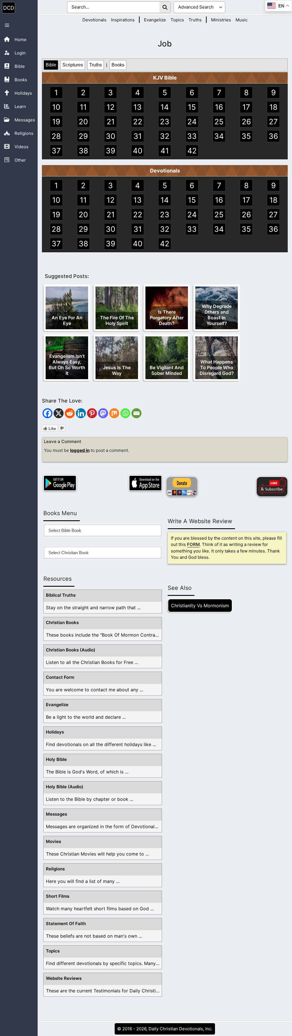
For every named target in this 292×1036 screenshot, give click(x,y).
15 (192, 107)
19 (56, 121)
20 (83, 121)
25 (219, 121)
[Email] (136, 413)
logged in (80, 450)
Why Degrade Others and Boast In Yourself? (217, 314)
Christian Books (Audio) (70, 650)
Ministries (221, 20)
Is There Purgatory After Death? (167, 317)
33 (192, 136)
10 (56, 107)
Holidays (55, 732)
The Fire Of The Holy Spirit (117, 320)
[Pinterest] (92, 413)
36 (273, 136)
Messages (56, 814)
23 (164, 121)
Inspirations (123, 20)
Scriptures (72, 64)
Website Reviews (64, 978)
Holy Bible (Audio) (64, 786)
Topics (177, 20)
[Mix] (114, 413)
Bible (51, 64)
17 (246, 107)
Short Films (57, 896)
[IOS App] (145, 483)
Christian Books (62, 622)
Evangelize (155, 20)
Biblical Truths (61, 595)
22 (137, 121)
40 (137, 150)
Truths (195, 20)
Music (242, 20)
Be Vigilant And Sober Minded (167, 370)
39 (110, 150)
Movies (53, 841)
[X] (59, 413)
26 (246, 121)
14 (165, 107)
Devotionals (94, 20)
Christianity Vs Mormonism (200, 605)
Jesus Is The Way (117, 370)
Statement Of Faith (66, 923)
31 (137, 136)
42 (192, 150)
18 (273, 107)
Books (117, 64)
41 (165, 150)
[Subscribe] (272, 487)
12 (111, 107)
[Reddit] (70, 413)
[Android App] (59, 483)
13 (137, 107)
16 (219, 107)
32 (164, 136)
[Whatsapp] (125, 413)
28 (56, 136)
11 (83, 107)
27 (273, 121)
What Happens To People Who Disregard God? (217, 367)
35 (246, 136)
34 (219, 136)
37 (56, 150)
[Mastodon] (103, 413)
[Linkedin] (81, 413)
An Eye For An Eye (67, 320)
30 (110, 136)
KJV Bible (165, 78)
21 (111, 121)
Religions (55, 869)
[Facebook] (47, 413)
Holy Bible (56, 759)
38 (83, 150)
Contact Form (60, 677)
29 (83, 136)
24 (192, 121)
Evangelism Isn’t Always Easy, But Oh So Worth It (67, 364)
